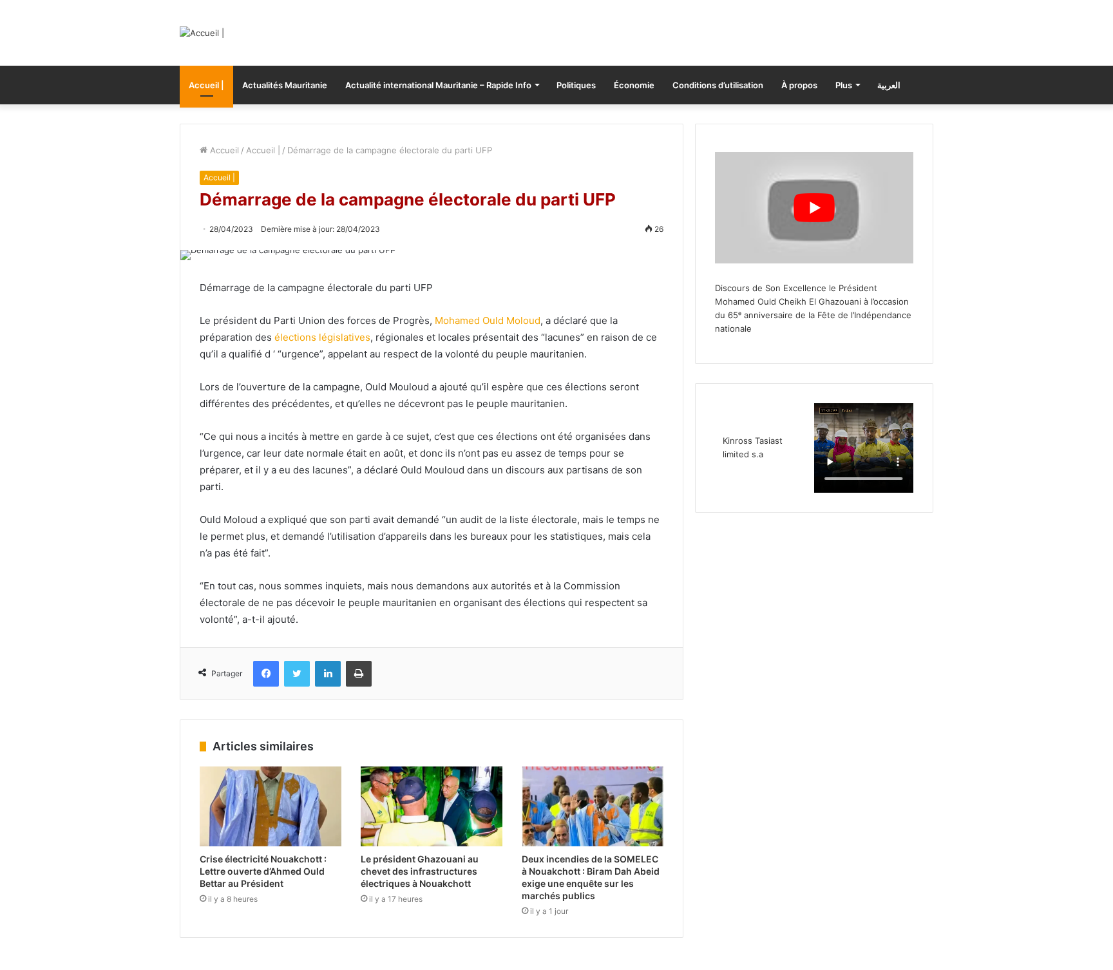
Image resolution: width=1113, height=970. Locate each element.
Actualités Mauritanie (284, 85)
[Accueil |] (202, 33)
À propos (799, 85)
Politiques (576, 85)
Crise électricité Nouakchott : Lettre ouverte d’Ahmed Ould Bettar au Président (263, 871)
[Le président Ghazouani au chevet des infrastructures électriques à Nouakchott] (431, 806)
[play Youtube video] (814, 207)
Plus (843, 85)
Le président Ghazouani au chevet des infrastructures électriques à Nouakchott (420, 871)
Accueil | (206, 85)
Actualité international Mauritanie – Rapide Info (438, 85)
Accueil (223, 150)
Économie (634, 85)
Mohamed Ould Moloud (487, 320)
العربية (888, 85)
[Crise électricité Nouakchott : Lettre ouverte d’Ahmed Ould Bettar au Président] (270, 806)
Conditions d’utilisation (717, 85)
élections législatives (322, 337)
